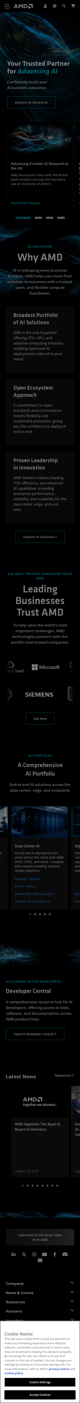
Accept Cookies (40, 1395)
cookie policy (13, 1373)
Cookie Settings (40, 1382)
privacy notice (59, 1369)
